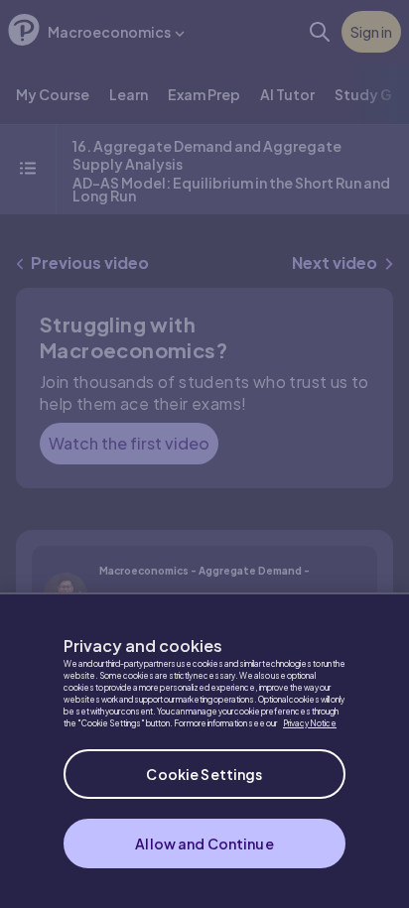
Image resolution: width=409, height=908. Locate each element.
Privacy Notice (310, 723)
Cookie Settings (204, 774)
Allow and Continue (204, 843)
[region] (204, 750)
